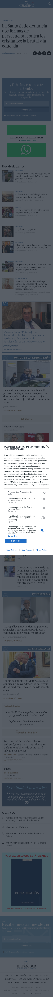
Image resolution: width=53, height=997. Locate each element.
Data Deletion (11, 550)
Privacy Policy (41, 550)
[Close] (48, 447)
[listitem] (26, 493)
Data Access (26, 550)
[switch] (43, 499)
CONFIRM (16, 541)
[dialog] (26, 498)
